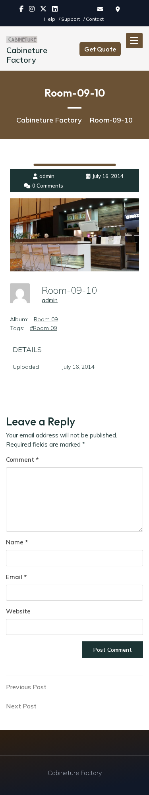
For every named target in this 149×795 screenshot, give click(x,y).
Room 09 (46, 319)
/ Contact (93, 19)
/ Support (70, 19)
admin (50, 300)
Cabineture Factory (26, 55)
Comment (22, 459)
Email (16, 577)
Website (18, 611)
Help (50, 19)
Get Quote (100, 49)
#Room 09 (43, 328)
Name (17, 542)
